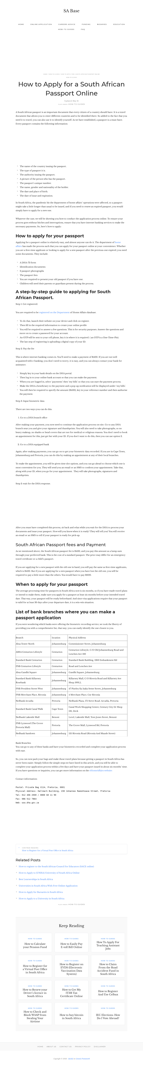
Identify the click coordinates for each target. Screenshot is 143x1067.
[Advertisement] (71, 49)
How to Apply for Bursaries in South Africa (41, 892)
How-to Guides (71, 77)
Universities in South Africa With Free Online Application (48, 886)
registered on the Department (54, 312)
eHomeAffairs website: (100, 770)
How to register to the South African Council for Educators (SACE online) (56, 866)
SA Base (71, 10)
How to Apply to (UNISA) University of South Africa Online (49, 873)
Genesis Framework (83, 1059)
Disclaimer (100, 1047)
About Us (51, 1047)
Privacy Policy (82, 1047)
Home (40, 1047)
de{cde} (70, 1059)
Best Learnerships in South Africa (36, 879)
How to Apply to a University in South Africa (41, 898)
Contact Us (66, 1047)
